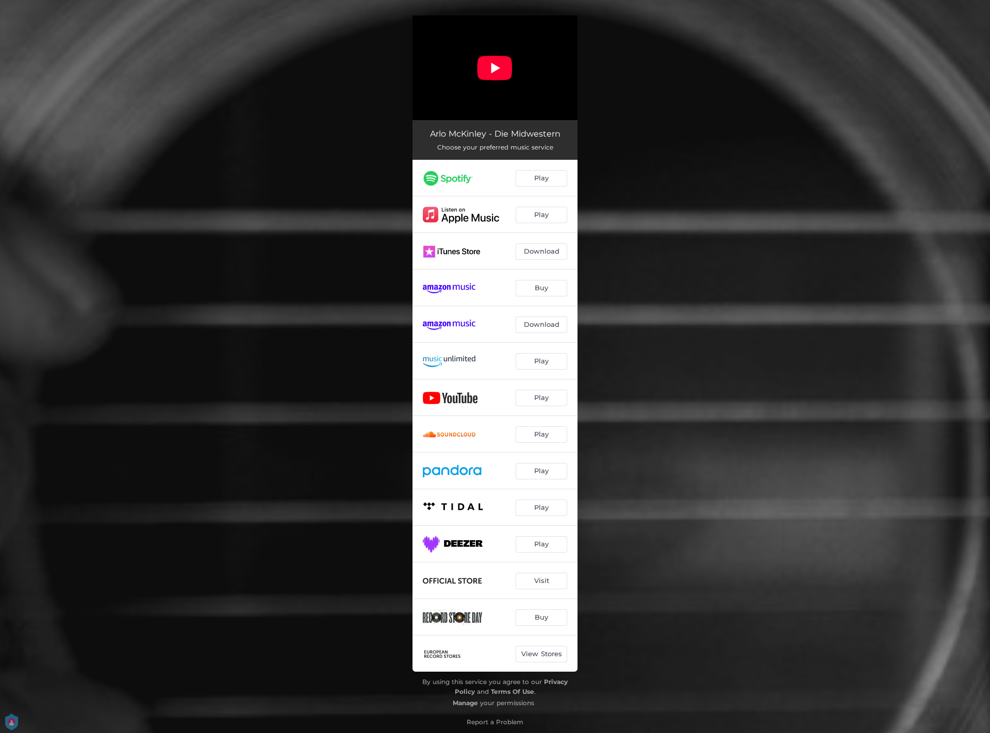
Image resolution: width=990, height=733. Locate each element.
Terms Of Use (512, 691)
